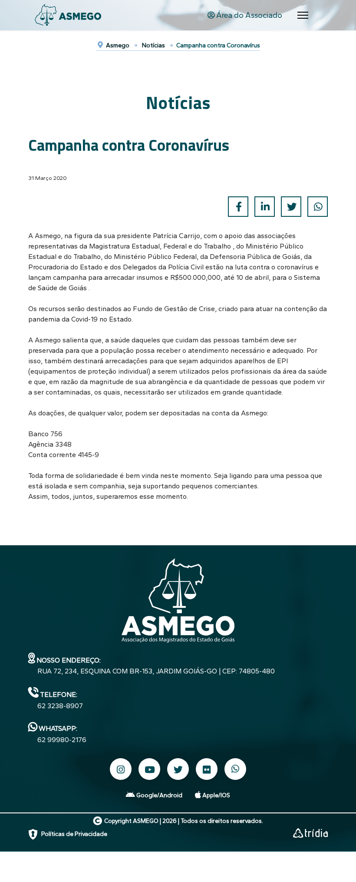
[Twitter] (291, 206)
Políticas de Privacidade (74, 834)
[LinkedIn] (264, 206)
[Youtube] (149, 769)
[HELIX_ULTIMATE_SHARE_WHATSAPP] (317, 206)
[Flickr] (207, 769)
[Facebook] (238, 206)
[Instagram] (121, 769)
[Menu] (302, 15)
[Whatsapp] (235, 769)
